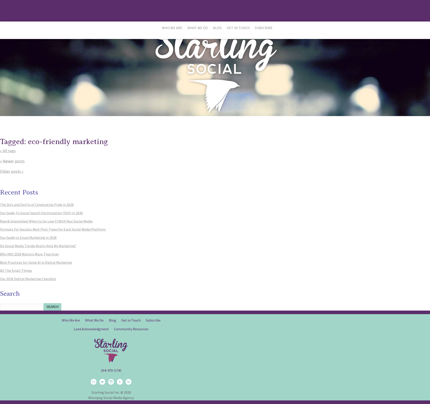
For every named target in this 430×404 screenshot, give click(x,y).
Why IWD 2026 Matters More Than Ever (29, 254)
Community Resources (131, 329)
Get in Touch (238, 28)
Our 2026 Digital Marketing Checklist (28, 279)
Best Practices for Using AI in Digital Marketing (36, 262)
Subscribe (264, 28)
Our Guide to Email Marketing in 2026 (28, 237)
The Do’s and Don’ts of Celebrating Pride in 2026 (37, 204)
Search (52, 307)
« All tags (8, 150)
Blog (217, 28)
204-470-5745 (111, 370)
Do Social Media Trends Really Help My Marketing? (38, 246)
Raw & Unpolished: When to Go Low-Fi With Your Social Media (46, 221)
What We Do (197, 28)
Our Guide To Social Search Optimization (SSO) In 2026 (41, 213)
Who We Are (172, 28)
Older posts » (12, 171)
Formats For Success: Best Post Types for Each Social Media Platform (53, 229)
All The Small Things (16, 270)
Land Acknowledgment (91, 329)
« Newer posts (12, 161)
